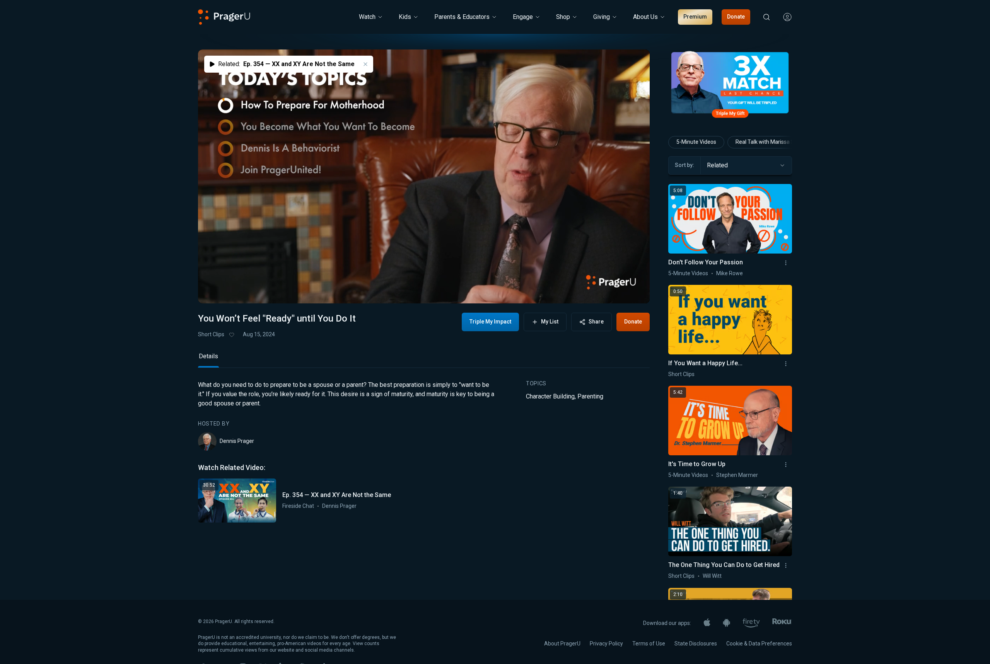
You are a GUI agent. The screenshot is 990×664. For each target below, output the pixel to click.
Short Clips (211, 334)
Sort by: (684, 165)
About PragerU (562, 643)
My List (549, 321)
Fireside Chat (298, 506)
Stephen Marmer (737, 475)
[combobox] (746, 165)
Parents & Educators (462, 16)
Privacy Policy (606, 643)
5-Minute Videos (696, 142)
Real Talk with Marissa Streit (770, 142)
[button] (213, 290)
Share (596, 321)
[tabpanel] (424, 451)
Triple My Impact (490, 321)
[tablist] (424, 359)
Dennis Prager (237, 441)
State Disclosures (695, 643)
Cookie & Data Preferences (759, 643)
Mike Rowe (729, 273)
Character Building (550, 396)
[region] (424, 176)
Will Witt (712, 576)
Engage (523, 16)
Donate (736, 17)
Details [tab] (208, 356)
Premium (695, 17)
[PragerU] (224, 17)
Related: (286, 64)
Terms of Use (648, 643)
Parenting (590, 396)
